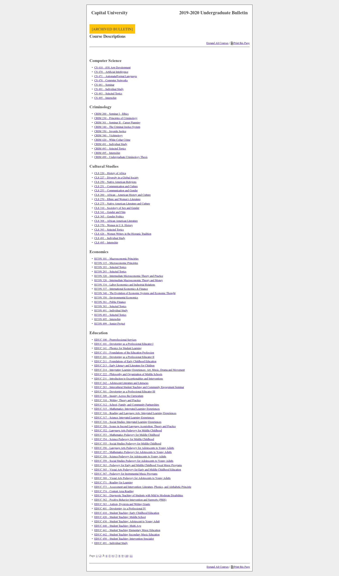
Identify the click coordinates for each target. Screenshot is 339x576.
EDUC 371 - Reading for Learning (113, 482)
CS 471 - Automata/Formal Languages (115, 76)
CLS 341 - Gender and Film (109, 212)
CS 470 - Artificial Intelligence (111, 71)
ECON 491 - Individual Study (111, 310)
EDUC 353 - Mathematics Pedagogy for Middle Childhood (127, 434)
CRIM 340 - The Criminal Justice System (117, 127)
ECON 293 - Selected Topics (110, 271)
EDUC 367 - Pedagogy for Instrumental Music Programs (126, 473)
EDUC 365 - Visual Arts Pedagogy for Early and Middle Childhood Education (137, 469)
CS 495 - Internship (105, 97)
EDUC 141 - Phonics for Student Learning (118, 348)
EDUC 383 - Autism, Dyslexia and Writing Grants (122, 504)
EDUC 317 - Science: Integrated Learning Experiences (124, 417)
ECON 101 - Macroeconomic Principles (116, 258)
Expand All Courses (217, 43)
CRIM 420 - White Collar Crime (112, 139)
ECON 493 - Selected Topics (110, 314)
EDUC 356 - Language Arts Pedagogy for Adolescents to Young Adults (134, 448)
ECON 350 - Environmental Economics (116, 297)
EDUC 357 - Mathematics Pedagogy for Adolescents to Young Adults (133, 452)
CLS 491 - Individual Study (109, 238)
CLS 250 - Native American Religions (115, 182)
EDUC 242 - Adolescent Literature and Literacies (121, 383)
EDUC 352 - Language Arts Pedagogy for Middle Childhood (128, 430)
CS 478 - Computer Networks (111, 80)
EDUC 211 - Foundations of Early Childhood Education (125, 361)
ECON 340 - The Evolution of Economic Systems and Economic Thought (134, 293)
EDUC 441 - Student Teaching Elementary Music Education (127, 530)
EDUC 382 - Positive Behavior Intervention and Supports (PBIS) (130, 499)
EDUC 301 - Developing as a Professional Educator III (124, 391)
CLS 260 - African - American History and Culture (122, 194)
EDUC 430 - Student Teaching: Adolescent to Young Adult (127, 521)
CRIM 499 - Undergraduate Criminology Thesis (121, 157)
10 (126, 555)
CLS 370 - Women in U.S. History (113, 225)
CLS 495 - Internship (106, 242)
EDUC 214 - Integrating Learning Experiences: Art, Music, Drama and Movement (139, 369)
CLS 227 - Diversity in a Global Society (116, 177)
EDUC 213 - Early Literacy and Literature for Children (124, 365)
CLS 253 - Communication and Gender (116, 190)
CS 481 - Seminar (104, 84)
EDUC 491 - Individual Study (111, 543)
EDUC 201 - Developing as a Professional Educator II (124, 357)
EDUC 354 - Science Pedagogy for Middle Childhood (124, 439)
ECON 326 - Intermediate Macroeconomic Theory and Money (128, 280)
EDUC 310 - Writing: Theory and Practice (117, 400)
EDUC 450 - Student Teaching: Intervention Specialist (124, 538)
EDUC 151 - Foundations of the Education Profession (124, 352)
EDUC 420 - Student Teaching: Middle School (120, 517)
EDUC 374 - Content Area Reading (114, 491)
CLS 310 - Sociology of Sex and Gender (116, 208)
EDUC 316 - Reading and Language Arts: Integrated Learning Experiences (135, 413)
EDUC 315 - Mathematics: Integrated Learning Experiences (127, 408)
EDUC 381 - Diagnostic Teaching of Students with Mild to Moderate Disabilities (138, 495)
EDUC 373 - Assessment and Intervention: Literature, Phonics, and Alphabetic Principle (142, 486)
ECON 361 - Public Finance (110, 302)
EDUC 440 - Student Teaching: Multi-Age (117, 525)
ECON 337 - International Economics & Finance (121, 288)
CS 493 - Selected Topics (108, 93)
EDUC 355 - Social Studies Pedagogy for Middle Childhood (127, 443)
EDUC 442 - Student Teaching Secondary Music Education (127, 534)
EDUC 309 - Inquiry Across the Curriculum (118, 396)
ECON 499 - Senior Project (109, 323)
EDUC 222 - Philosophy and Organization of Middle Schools (128, 374)
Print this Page (242, 43)
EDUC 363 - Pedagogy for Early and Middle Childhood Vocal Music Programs (138, 465)
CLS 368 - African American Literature (116, 220)
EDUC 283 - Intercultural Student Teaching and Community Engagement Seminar (139, 387)
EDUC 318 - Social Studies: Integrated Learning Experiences (127, 422)
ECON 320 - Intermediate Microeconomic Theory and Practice (128, 276)
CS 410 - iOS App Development (112, 67)
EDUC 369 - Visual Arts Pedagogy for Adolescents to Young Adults (132, 478)
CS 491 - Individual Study (109, 89)
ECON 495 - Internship (107, 319)
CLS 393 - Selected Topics (109, 229)
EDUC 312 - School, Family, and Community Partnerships (126, 404)
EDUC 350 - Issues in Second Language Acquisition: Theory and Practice (135, 426)
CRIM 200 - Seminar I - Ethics (111, 113)
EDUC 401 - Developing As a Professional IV (120, 508)
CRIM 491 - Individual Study (110, 144)
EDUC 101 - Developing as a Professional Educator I (123, 343)
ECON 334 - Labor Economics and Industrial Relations (124, 284)
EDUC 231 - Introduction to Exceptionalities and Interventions (128, 378)
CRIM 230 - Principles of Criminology (115, 118)
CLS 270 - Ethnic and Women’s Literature (117, 199)
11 (131, 555)
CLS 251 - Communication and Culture (116, 186)
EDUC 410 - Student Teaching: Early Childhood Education (126, 513)
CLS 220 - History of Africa (110, 173)
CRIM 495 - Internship (107, 153)
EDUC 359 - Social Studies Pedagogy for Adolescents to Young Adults (133, 460)
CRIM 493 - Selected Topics (110, 148)
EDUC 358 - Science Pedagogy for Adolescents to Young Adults (130, 456)
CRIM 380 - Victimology (108, 135)
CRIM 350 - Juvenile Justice (110, 131)
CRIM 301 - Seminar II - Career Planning (117, 122)
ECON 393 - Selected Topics (110, 306)
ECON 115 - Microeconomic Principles (116, 263)
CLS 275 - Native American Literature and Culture (122, 203)
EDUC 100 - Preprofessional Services (115, 339)
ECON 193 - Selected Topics (110, 267)
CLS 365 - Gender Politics (109, 216)
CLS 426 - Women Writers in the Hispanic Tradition (122, 233)
